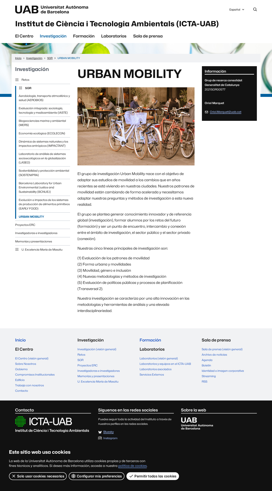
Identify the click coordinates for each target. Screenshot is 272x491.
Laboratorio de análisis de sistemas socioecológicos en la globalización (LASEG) (42, 158)
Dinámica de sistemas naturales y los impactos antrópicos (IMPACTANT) (43, 143)
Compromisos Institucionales (35, 374)
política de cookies (132, 466)
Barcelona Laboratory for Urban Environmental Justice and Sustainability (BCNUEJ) (40, 187)
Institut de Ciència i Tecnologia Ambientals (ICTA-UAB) (117, 23)
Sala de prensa (148, 35)
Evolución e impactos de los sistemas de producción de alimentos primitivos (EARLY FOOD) (44, 204)
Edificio (20, 380)
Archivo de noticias (214, 354)
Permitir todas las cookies (155, 476)
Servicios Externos (152, 374)
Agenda (207, 360)
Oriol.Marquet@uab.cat (225, 111)
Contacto (21, 390)
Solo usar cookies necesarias (40, 476)
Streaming (209, 376)
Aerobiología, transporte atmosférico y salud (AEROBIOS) (44, 98)
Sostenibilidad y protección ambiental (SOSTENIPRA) (44, 172)
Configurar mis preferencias (99, 476)
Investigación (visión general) (96, 349)
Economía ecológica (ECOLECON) (42, 133)
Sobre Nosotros (25, 363)
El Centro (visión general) (31, 358)
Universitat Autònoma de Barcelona (52, 9)
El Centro (24, 35)
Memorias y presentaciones (33, 241)
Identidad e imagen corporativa (223, 370)
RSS (204, 381)
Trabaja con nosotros (29, 385)
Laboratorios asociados (155, 369)
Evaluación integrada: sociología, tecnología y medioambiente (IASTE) (43, 110)
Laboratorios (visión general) (159, 358)
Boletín (206, 365)
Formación (84, 35)
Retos (25, 79)
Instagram (110, 438)
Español (234, 10)
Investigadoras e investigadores (36, 233)
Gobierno (21, 369)
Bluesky (108, 432)
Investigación (53, 35)
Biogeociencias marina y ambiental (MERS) (42, 123)
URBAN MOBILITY (31, 216)
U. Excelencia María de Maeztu (42, 249)
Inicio (20, 340)
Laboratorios (113, 35)
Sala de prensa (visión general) (222, 349)
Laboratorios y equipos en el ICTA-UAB (165, 363)
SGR (28, 88)
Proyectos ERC (25, 224)
